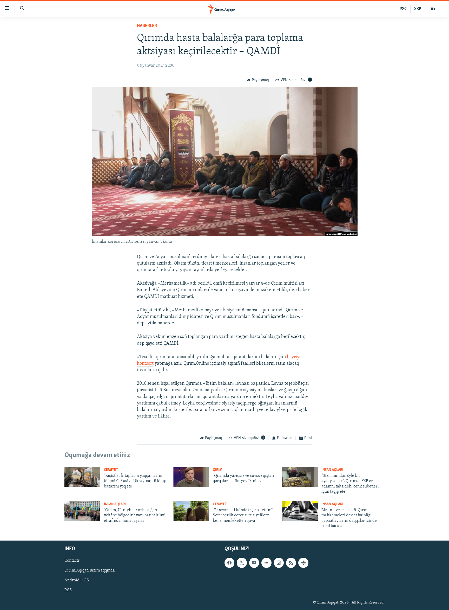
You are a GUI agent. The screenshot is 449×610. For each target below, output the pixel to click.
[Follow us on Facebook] (229, 563)
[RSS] (291, 563)
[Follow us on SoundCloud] (266, 563)
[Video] (433, 8)
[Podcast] (303, 563)
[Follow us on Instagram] (279, 563)
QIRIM (217, 470)
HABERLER (147, 26)
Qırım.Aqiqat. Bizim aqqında (89, 571)
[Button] (258, 80)
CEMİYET (111, 470)
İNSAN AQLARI (332, 470)
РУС (403, 9)
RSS (68, 590)
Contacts (72, 561)
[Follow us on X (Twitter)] (242, 563)
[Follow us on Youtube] (254, 563)
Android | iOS (76, 581)
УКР (417, 9)
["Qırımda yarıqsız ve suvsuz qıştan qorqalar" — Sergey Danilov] (191, 477)
